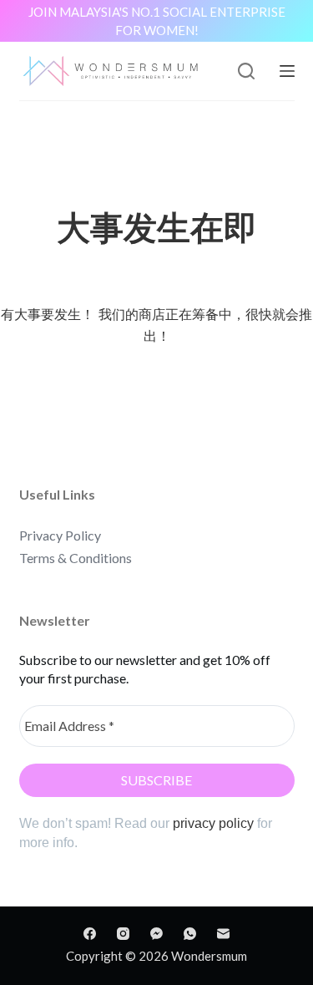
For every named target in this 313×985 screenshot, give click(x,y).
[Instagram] (123, 933)
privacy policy (213, 823)
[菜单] (287, 71)
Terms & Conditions (75, 558)
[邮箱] (223, 933)
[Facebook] (89, 933)
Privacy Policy (60, 535)
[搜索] (246, 71)
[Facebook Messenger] (156, 933)
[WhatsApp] (190, 933)
